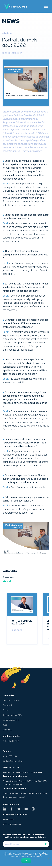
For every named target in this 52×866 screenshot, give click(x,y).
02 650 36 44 (11, 756)
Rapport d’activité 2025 (12, 715)
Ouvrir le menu (46, 7)
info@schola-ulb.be (14, 761)
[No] (48, 858)
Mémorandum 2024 (11, 700)
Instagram (33, 809)
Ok (26, 861)
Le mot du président (11, 720)
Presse (6, 710)
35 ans (5, 725)
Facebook (11, 809)
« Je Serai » (7, 730)
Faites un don (8, 705)
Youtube (26, 809)
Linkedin (4, 809)
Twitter (19, 809)
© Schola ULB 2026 (11, 741)
